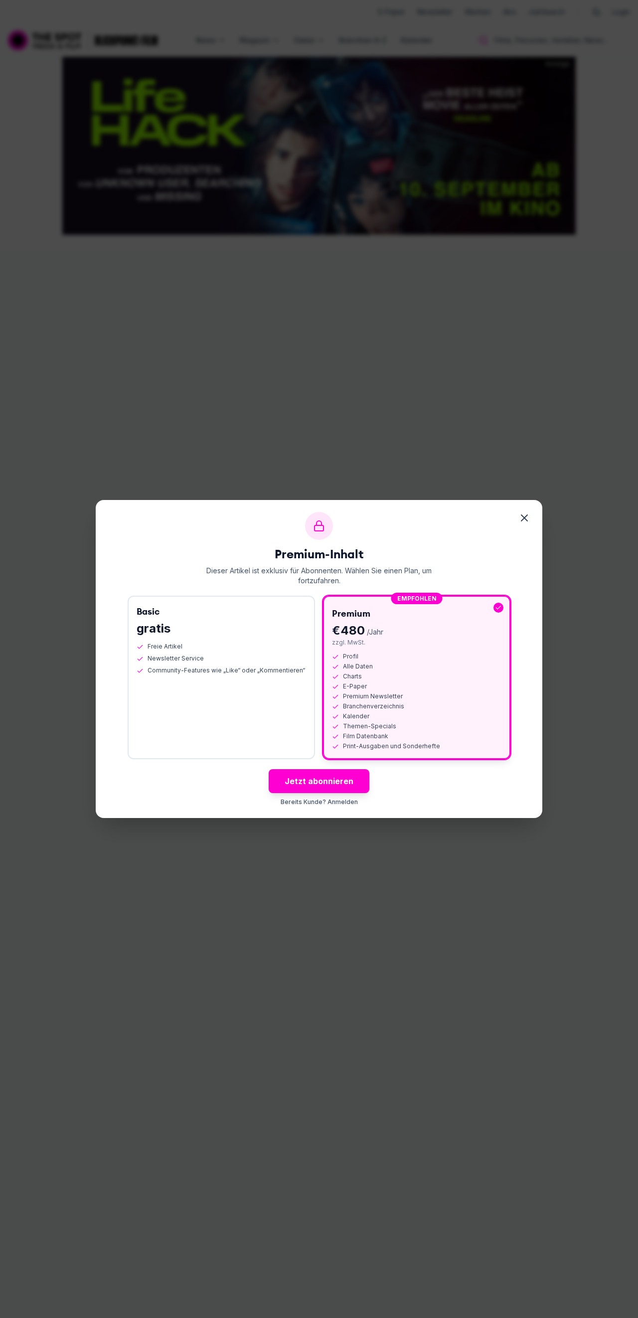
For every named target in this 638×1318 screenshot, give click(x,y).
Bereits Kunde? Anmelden (319, 802)
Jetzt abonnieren (319, 781)
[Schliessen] (524, 518)
